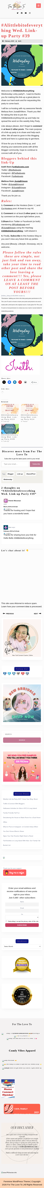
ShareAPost (30, 474)
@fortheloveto (14, 170)
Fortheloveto (17, 176)
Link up (20, 474)
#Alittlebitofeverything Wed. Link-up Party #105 (9, 437)
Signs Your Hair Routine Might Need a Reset (18, 836)
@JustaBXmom (19, 187)
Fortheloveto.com (20, 167)
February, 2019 (9, 41)
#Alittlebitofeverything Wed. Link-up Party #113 (9, 417)
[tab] (38, 5)
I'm (22, 914)
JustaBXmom (21, 181)
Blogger (11, 474)
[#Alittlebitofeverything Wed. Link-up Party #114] (29, 409)
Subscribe (36, 464)
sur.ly (9, 1112)
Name (22, 902)
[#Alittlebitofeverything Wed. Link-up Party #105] (10, 429)
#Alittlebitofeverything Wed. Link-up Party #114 (29, 417)
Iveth (19, 41)
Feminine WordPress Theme (17, 1181)
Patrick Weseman (14, 501)
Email (22, 908)
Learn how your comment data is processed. (21, 606)
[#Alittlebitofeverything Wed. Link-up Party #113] (10, 409)
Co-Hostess (6, 208)
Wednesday (8, 479)
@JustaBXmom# (16, 184)
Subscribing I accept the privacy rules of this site (23, 921)
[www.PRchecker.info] (9, 1172)
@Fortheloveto (18, 173)
